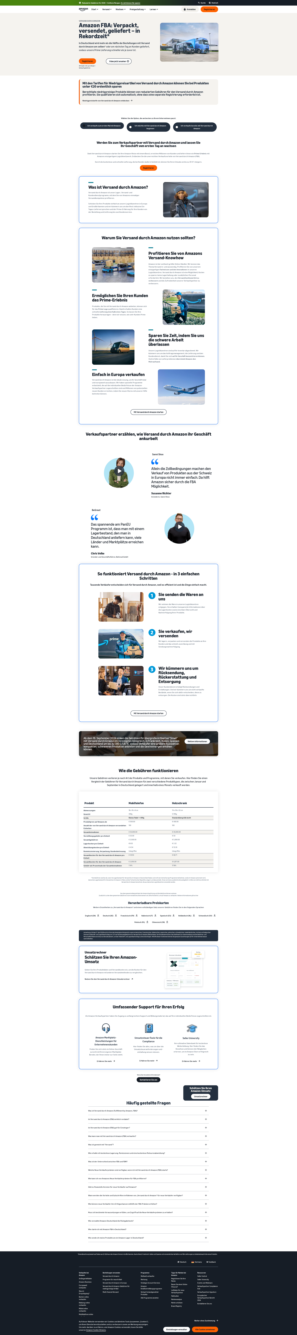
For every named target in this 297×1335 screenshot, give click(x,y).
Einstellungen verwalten (176, 1329)
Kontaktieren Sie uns (148, 1079)
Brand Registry (176, 1306)
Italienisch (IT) (147, 915)
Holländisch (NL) (184, 915)
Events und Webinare (204, 1283)
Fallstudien (175, 1296)
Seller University (203, 1279)
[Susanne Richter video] (119, 471)
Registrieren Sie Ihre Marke (178, 1280)
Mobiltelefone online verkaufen (86, 1315)
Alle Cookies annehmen (205, 1329)
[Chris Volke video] (179, 526)
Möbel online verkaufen (83, 1309)
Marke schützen (176, 1303)
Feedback (212, 1262)
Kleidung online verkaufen (84, 1304)
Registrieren (87, 61)
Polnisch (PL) (139, 922)
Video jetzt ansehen (117, 61)
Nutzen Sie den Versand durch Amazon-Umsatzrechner (107, 979)
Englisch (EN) (90, 915)
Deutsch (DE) (108, 915)
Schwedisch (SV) (205, 915)
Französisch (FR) (127, 915)
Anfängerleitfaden (85, 1279)
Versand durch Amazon (111, 1276)
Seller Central (202, 1276)
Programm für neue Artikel (112, 1279)
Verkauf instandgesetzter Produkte (150, 1293)
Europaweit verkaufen (83, 1286)
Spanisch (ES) (165, 915)
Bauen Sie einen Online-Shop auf (179, 1285)
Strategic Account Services (150, 1283)
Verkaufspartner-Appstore (206, 1292)
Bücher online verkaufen (84, 1298)
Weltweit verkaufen (147, 1276)
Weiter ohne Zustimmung (204, 1320)
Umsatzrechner (200, 1096)
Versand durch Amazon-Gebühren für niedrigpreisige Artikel (116, 1287)
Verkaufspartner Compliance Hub (207, 1287)
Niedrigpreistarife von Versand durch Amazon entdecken (105, 100)
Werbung (144, 1279)
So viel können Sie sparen (130, 3)
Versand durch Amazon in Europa (115, 1283)
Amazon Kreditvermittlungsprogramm (151, 1287)
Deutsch (183, 1262)
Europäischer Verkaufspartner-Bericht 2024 (206, 1297)
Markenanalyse (176, 1299)
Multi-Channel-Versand (111, 1292)
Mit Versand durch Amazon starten (148, 412)
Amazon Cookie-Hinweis (96, 1330)
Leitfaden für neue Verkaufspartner (177, 1291)
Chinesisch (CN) (158, 922)
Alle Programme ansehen (150, 1298)
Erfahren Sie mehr (104, 1061)
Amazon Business (85, 1282)
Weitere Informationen (197, 741)
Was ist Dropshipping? (84, 1292)
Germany (198, 1262)
